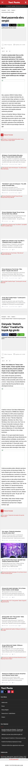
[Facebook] (2, 691)
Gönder (22, 25)
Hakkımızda (4, 702)
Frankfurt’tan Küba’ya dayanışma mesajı (11, 741)
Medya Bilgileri (5, 709)
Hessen (13, 10)
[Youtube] (12, 691)
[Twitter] (5, 691)
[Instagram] (9, 691)
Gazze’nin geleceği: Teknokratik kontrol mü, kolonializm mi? (17, 6)
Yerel (9, 10)
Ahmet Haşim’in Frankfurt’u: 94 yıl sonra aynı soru (14, 738)
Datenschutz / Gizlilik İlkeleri (8, 713)
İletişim (3, 717)
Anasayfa (4, 10)
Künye (3, 706)
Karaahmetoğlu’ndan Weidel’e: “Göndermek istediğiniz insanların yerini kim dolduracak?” (12, 730)
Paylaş (6, 25)
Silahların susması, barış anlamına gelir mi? (12, 734)
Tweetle (14, 25)
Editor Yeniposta (8, 44)
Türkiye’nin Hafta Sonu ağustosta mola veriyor (13, 745)
